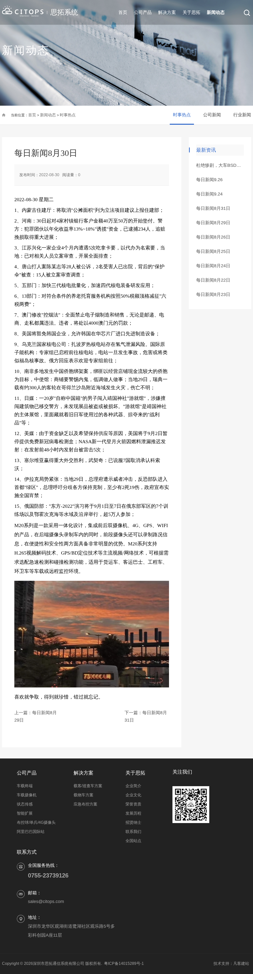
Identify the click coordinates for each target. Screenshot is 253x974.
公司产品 (143, 12)
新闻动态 (216, 12)
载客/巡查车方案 (88, 786)
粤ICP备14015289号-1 (124, 963)
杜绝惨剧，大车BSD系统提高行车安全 (220, 165)
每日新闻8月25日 (213, 251)
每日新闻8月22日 (213, 280)
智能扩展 (25, 813)
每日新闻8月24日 (213, 265)
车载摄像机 (27, 795)
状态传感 (25, 804)
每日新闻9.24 (209, 194)
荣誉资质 (133, 804)
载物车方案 (83, 795)
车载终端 (25, 786)
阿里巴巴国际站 (30, 831)
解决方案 (167, 12)
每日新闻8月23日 (213, 294)
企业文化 (133, 795)
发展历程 (133, 813)
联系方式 (27, 852)
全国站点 (133, 841)
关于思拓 (191, 12)
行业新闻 (242, 114)
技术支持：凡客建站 (229, 963)
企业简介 (133, 786)
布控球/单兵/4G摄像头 (36, 822)
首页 (122, 12)
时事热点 (68, 115)
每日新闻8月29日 (213, 222)
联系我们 (133, 831)
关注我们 (182, 772)
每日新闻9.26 (209, 179)
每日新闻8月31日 (213, 208)
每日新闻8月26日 (213, 237)
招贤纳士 (133, 822)
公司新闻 (212, 114)
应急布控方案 (85, 804)
